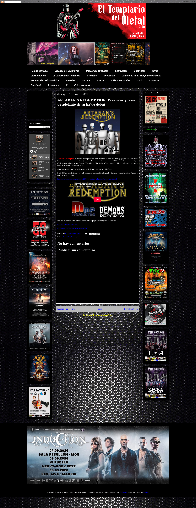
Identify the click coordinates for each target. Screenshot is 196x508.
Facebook (36, 85)
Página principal (39, 71)
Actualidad (66, 237)
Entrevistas (121, 71)
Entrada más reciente (66, 309)
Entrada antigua (130, 309)
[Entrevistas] (141, 64)
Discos (73, 237)
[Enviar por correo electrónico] (90, 234)
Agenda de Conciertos (67, 71)
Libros (100, 80)
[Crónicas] (27, 64)
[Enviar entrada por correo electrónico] (86, 233)
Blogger (146, 492)
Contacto (154, 80)
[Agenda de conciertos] (68, 64)
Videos (79, 237)
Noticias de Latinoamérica (45, 80)
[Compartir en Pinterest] (99, 234)
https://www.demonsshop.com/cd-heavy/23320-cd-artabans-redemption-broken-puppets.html (87, 179)
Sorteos (86, 80)
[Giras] (86, 64)
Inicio (100, 309)
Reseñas (70, 80)
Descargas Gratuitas (97, 71)
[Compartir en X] (95, 234)
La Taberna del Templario (66, 75)
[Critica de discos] (107, 64)
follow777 (123, 492)
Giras (155, 71)
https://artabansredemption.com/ (67, 224)
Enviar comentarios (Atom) (102, 315)
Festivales (139, 71)
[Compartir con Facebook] (97, 234)
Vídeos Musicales (120, 80)
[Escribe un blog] (92, 234)
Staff (139, 80)
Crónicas (92, 75)
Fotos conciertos (83, 85)
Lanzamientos (38, 75)
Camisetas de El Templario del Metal (141, 75)
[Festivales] (52, 64)
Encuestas (109, 75)
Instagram (53, 85)
